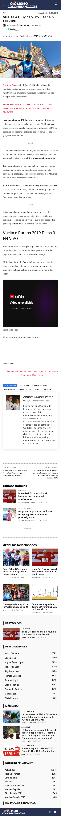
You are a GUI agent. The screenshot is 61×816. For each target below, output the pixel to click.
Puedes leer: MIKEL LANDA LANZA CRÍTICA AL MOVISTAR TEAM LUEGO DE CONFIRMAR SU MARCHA (28, 108)
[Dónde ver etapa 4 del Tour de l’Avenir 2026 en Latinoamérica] (45, 592)
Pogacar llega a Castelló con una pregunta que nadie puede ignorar (35, 514)
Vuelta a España (24, 508)
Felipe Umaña (26, 741)
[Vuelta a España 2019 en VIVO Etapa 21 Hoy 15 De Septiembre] (11, 751)
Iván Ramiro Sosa (40, 385)
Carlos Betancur (25, 385)
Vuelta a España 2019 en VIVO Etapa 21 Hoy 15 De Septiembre (38, 749)
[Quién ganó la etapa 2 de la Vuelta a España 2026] (16, 592)
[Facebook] (15, 457)
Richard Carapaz (10, 389)
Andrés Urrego (26, 754)
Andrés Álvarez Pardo (19, 25)
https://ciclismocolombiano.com (36, 401)
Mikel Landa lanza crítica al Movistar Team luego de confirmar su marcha (15, 472)
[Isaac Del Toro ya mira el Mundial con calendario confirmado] (9, 496)
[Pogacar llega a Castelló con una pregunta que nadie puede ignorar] (9, 514)
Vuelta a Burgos (11, 85)
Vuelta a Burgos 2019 (42, 389)
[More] (43, 457)
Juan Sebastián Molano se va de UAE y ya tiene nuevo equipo (15, 572)
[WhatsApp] (36, 457)
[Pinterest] (29, 457)
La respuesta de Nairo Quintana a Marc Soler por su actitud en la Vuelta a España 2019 (39, 717)
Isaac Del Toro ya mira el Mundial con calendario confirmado (32, 496)
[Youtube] (55, 812)
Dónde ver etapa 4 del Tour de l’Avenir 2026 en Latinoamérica (44, 607)
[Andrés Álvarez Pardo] (5, 25)
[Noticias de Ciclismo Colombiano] (22, 5)
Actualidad (7, 13)
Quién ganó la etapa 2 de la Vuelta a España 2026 (15, 605)
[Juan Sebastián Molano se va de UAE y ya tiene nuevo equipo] (16, 557)
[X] (22, 457)
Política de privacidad (20, 803)
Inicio (5, 36)
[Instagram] (50, 812)
